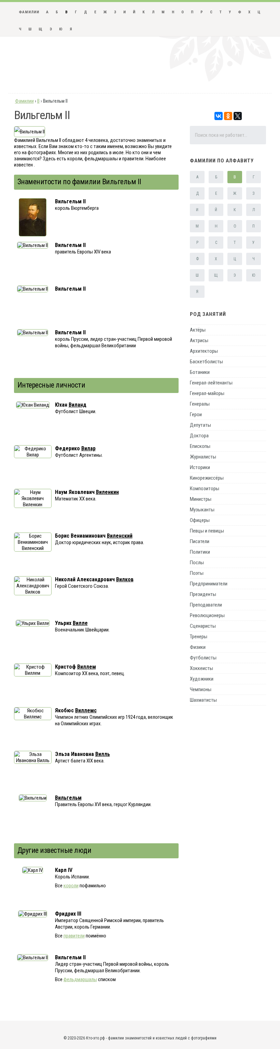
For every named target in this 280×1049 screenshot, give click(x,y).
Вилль (102, 754)
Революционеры (207, 615)
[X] (238, 116)
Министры (200, 499)
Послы (197, 562)
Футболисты (203, 658)
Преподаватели (206, 605)
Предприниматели (208, 584)
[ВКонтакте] (218, 116)
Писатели (199, 541)
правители (74, 936)
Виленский (119, 536)
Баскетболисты (206, 362)
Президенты (203, 594)
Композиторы (204, 488)
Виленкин (107, 492)
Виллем (86, 667)
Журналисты (203, 457)
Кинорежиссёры (207, 478)
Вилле (80, 623)
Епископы (200, 446)
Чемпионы (200, 689)
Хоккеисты (201, 668)
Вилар (88, 448)
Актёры (198, 330)
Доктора (199, 436)
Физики (198, 647)
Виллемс (86, 710)
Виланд (77, 405)
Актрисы (199, 340)
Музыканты (202, 510)
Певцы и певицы (207, 531)
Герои (196, 414)
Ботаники (200, 372)
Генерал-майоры (207, 393)
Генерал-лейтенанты (211, 383)
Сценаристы (203, 626)
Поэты (197, 573)
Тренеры (198, 636)
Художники (201, 679)
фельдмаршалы (80, 979)
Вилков (125, 579)
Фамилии (29, 12)
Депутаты (200, 425)
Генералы (200, 404)
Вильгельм (68, 798)
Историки (200, 467)
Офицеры (200, 520)
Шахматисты (203, 700)
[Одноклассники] (228, 116)
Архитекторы (204, 351)
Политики (200, 552)
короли (71, 886)
